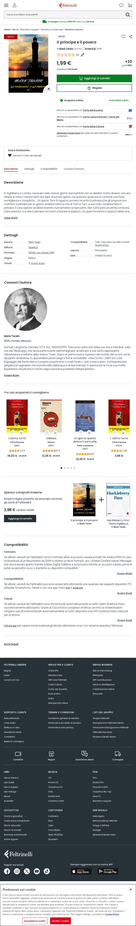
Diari (50, 820)
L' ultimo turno (119, 438)
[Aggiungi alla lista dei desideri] (124, 36)
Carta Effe (53, 670)
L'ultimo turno (17, 438)
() (77, 54)
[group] (68, 21)
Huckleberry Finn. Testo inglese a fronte (118, 522)
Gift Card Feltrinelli (57, 679)
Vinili (50, 791)
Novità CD (53, 782)
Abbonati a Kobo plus (68, 133)
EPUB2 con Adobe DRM (41, 252)
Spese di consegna (14, 741)
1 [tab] (28, 90)
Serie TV (97, 796)
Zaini (50, 825)
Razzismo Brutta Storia (104, 736)
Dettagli (29, 168)
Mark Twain (66, 48)
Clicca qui (10, 625)
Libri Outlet (9, 782)
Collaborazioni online (103, 689)
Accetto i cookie (60, 920)
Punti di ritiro (54, 693)
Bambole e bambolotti (15, 834)
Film (95, 777)
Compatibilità (49, 168)
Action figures (11, 839)
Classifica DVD (100, 787)
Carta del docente (57, 689)
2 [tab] (64, 468)
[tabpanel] (28, 63)
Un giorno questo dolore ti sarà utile (85, 440)
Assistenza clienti (12, 732)
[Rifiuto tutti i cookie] (130, 889)
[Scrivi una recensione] (83, 55)
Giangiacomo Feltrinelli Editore (108, 722)
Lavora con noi (11, 679)
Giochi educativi (12, 825)
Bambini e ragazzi (102, 801)
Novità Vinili (54, 796)
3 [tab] (68, 468)
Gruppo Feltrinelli (101, 718)
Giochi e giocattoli (13, 816)
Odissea (51, 438)
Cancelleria (54, 830)
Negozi (7, 670)
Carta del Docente (93, 110)
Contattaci (9, 736)
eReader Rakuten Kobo (104, 834)
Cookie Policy (112, 914)
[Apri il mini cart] (130, 5)
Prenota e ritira (55, 675)
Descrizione (11, 168)
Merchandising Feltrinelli (105, 820)
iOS (68, 587)
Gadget (97, 830)
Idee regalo (98, 816)
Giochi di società (12, 830)
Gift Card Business (102, 679)
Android (78, 587)
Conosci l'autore (74, 168)
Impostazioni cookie (34, 920)
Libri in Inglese (11, 787)
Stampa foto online (58, 703)
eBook (7, 796)
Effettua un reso (12, 727)
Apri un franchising (102, 670)
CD (49, 777)
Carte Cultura (55, 684)
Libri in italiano (11, 777)
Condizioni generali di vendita (63, 718)
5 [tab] (74, 468)
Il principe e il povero (84, 520)
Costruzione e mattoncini (17, 820)
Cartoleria (53, 816)
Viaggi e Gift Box (101, 825)
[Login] (15, 5)
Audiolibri (8, 801)
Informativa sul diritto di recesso (64, 722)
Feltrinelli (72, 69)
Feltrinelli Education (102, 732)
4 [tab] (71, 468)
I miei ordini (10, 722)
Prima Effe (97, 693)
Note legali (11, 644)
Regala (97, 88)
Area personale (11, 718)
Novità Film (98, 782)
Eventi (7, 675)
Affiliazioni (98, 675)
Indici (51, 698)
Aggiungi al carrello (96, 78)
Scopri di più (38, 263)
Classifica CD (55, 787)
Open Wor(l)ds (55, 834)
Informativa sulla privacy (61, 727)
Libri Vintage (10, 791)
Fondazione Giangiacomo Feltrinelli (111, 727)
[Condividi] (130, 37)
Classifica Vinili (56, 801)
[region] (68, 905)
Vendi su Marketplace (103, 684)
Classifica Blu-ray (102, 791)
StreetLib (90, 48)
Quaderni (53, 839)
